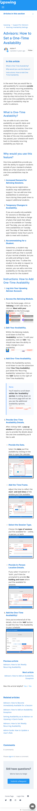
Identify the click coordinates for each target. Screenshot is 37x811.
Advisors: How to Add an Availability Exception (18, 711)
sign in (11, 756)
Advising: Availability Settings (17, 27)
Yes (25, 686)
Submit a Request (18, 781)
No (30, 686)
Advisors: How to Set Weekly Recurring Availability (14, 724)
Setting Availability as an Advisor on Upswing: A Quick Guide (18, 717)
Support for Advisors (20, 25)
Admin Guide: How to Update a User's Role (16, 731)
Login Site (20, 796)
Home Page (9, 796)
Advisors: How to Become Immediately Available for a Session (17, 704)
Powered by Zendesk (29, 810)
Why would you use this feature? (18, 69)
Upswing (6, 25)
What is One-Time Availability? (17, 66)
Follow (30, 50)
